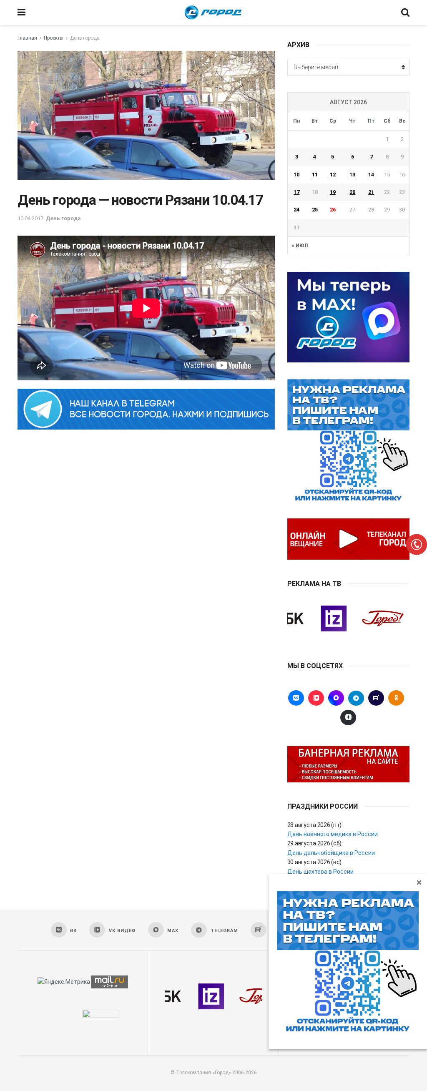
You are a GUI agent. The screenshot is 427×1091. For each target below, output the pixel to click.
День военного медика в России (332, 834)
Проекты (53, 38)
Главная (27, 38)
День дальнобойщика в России (331, 853)
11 (315, 174)
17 (296, 192)
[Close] (419, 882)
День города (85, 38)
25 (315, 209)
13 (352, 174)
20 (352, 192)
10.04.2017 (30, 218)
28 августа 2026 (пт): (315, 825)
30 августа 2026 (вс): (315, 862)
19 (333, 192)
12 (333, 174)
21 (371, 192)
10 (296, 174)
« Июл (300, 246)
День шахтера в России (320, 871)
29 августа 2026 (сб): (315, 843)
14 (371, 174)
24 (296, 209)
